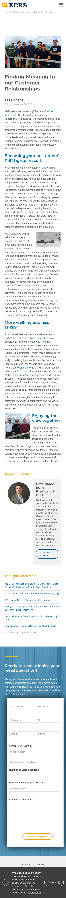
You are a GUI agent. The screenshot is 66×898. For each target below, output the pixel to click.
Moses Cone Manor (21, 367)
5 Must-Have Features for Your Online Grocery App (32, 593)
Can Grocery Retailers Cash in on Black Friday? (30, 626)
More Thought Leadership (19, 632)
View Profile (47, 553)
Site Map (41, 864)
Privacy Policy (27, 864)
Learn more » (34, 892)
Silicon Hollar (35, 338)
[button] (61, 5)
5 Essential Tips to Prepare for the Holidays (28, 600)
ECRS (14, 5)
